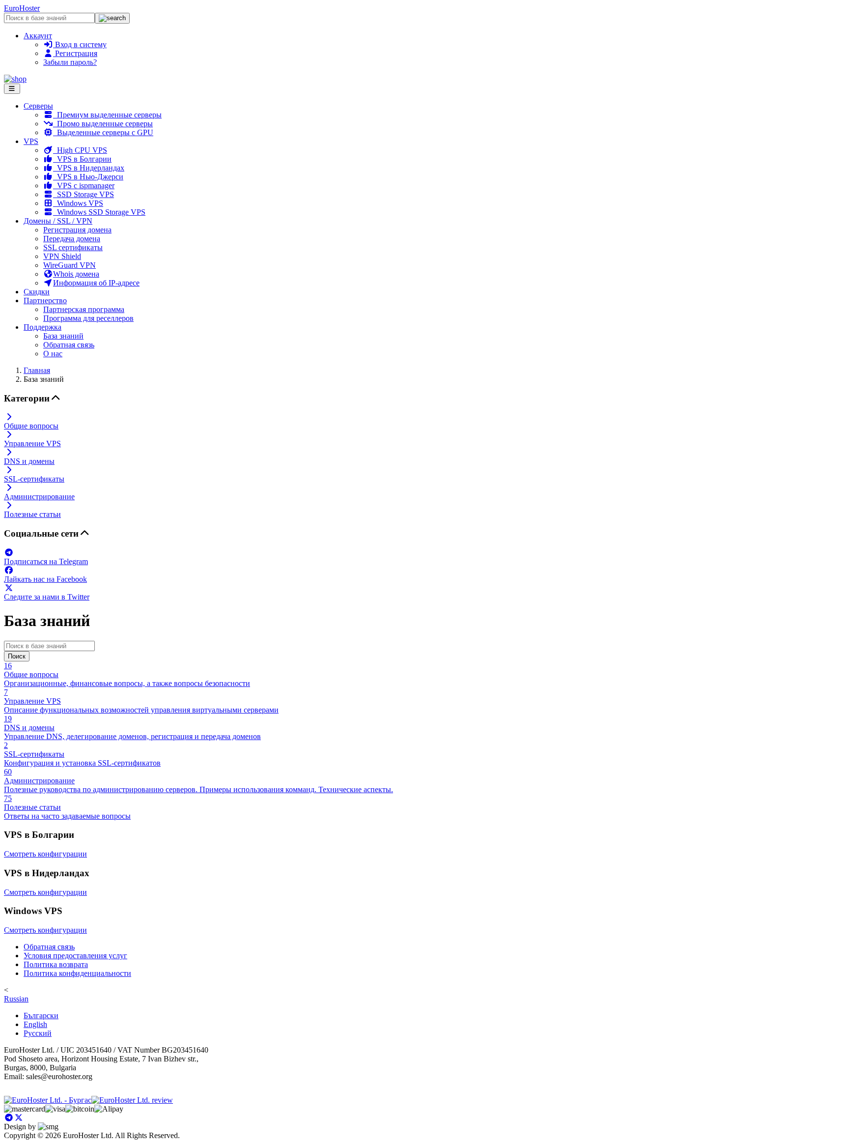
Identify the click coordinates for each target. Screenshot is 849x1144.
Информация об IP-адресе (96, 283)
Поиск (17, 656)
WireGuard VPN (69, 265)
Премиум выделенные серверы (107, 115)
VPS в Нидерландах (88, 168)
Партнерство (45, 300)
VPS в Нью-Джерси (88, 176)
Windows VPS (78, 203)
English (35, 1024)
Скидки (37, 291)
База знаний (63, 336)
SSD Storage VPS (83, 194)
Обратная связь (68, 345)
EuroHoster (22, 8)
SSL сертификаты (73, 247)
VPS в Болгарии (82, 159)
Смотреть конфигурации (45, 854)
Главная (37, 370)
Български (41, 1015)
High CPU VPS (80, 150)
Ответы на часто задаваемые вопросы (67, 807)
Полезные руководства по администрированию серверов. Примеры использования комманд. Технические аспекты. (198, 781)
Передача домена (71, 238)
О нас (52, 353)
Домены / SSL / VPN (58, 221)
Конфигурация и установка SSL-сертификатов (82, 754)
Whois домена (76, 274)
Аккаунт (38, 35)
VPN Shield (62, 256)
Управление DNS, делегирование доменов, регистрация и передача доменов (132, 728)
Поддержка (42, 327)
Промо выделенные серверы (103, 123)
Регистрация (75, 53)
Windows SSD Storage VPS (99, 212)
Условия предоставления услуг (75, 955)
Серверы (38, 106)
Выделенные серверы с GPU (103, 132)
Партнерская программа (83, 309)
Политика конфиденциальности (77, 973)
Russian (16, 999)
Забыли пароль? (70, 62)
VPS (31, 141)
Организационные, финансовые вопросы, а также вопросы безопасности (127, 674)
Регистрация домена (77, 230)
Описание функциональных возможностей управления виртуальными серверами (141, 701)
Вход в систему (80, 44)
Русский (38, 1033)
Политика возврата (56, 964)
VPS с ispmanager (83, 185)
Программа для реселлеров (88, 318)
